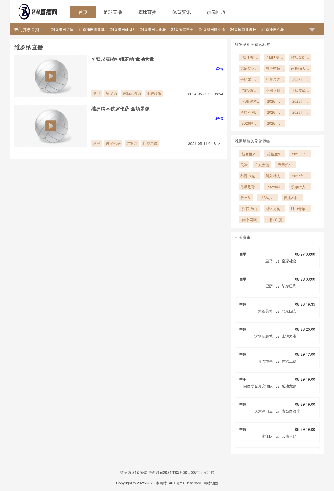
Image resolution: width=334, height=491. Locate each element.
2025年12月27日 (300, 154)
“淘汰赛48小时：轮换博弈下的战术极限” (249, 58)
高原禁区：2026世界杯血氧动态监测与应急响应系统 (249, 69)
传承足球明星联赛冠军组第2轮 (249, 187)
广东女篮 (262, 164)
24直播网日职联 (153, 29)
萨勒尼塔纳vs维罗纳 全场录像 (122, 58)
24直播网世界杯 (92, 29)
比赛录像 (154, 93)
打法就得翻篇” (300, 58)
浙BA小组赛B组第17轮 (267, 198)
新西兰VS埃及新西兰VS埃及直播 (249, 154)
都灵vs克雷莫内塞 (249, 176)
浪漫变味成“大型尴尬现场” (275, 69)
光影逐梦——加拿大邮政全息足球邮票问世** (249, 102)
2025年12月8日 (275, 187)
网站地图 (210, 483)
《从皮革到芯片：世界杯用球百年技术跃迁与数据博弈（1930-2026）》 (300, 91)
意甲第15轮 (285, 165)
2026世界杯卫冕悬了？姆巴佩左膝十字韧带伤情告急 (275, 123)
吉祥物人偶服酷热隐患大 (300, 69)
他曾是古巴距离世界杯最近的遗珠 (275, 80)
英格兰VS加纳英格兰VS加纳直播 (275, 154)
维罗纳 (111, 93)
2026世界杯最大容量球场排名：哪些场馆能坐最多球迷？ (249, 123)
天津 (244, 164)
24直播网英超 (62, 29)
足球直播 (112, 11)
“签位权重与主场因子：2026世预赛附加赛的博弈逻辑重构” (249, 91)
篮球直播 (147, 11)
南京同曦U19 (249, 220)
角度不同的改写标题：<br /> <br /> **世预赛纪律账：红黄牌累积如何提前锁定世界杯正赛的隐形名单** (249, 113)
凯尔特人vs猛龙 (300, 187)
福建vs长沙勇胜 (293, 198)
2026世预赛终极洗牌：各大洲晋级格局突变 (300, 80)
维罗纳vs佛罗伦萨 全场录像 (120, 108)
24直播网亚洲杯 (243, 29)
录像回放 (216, 11)
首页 (83, 11)
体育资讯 (181, 11)
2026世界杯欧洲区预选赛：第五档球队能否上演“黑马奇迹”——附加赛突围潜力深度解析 (300, 102)
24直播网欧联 (272, 29)
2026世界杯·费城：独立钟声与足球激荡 (300, 113)
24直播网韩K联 (122, 29)
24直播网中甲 (182, 29)
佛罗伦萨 (113, 143)
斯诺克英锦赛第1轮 (275, 209)
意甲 (96, 93)
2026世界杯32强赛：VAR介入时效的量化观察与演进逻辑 (275, 102)
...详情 (218, 68)
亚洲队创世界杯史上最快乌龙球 (275, 91)
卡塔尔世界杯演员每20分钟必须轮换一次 (249, 80)
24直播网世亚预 (212, 29)
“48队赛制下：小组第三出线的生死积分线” (275, 58)
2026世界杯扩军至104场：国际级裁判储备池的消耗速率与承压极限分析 (275, 113)
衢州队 (245, 197)
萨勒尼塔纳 (132, 93)
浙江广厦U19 (274, 220)
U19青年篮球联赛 (300, 209)
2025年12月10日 (300, 176)
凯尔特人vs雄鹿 (275, 176)
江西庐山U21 (249, 209)
